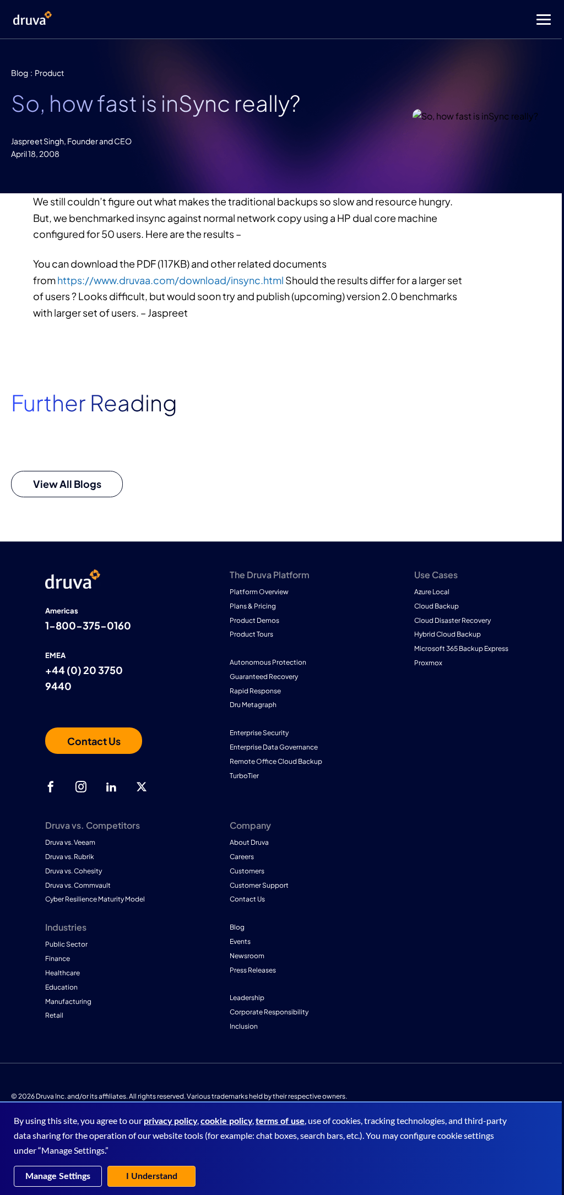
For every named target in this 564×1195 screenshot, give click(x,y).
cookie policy (226, 1121)
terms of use (280, 1121)
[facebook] (50, 786)
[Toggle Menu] (326, 19)
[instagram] (80, 786)
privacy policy (170, 1121)
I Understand (151, 1176)
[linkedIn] (111, 786)
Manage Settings (57, 1176)
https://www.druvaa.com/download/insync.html (170, 280)
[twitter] (141, 786)
